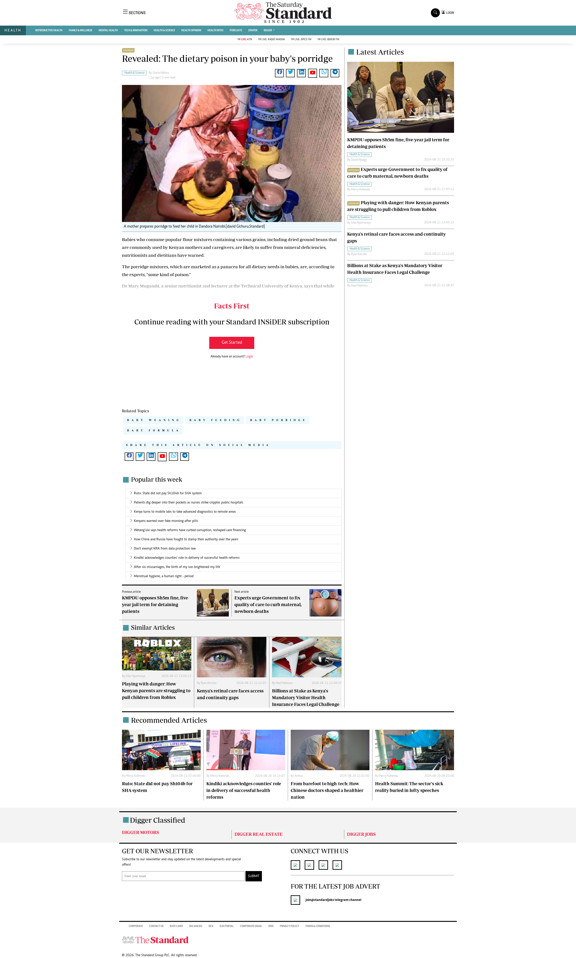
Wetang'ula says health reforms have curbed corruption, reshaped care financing (190, 530)
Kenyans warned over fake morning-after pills (166, 521)
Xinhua (299, 776)
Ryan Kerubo (208, 683)
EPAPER (252, 30)
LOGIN (449, 13)
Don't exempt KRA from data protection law (165, 548)
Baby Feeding (215, 420)
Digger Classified (157, 820)
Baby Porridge (278, 420)
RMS (271, 926)
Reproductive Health (49, 30)
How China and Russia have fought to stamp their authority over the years (186, 539)
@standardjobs (322, 900)
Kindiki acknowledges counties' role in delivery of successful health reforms (187, 558)
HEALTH (12, 30)
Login (249, 356)
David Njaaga (359, 160)
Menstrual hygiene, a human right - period (164, 576)
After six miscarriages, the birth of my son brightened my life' (177, 567)
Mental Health (108, 30)
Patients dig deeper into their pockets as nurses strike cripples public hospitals (188, 502)
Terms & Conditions (317, 926)
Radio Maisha (273, 39)
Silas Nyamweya (135, 676)
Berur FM (330, 39)
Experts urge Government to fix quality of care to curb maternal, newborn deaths (268, 604)
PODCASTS (236, 30)
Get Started (232, 342)
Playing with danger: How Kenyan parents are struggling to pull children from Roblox (156, 690)
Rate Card (176, 926)
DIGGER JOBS (361, 834)
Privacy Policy (289, 926)
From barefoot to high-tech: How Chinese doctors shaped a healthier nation (327, 790)
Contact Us (156, 926)
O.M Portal (227, 926)
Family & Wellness (80, 30)
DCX (211, 926)
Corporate (136, 926)
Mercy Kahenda (360, 189)
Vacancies (195, 926)
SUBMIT (253, 876)
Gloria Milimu (161, 73)
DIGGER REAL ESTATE (258, 834)
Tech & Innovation (135, 30)
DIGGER (268, 30)
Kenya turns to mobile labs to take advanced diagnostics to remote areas (185, 512)
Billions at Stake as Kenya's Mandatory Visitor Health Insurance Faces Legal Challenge (305, 697)
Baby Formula (154, 430)
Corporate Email (251, 926)
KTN (246, 39)
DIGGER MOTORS (140, 832)
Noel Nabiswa (284, 683)
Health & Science (164, 30)
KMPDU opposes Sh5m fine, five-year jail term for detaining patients (155, 604)
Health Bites (215, 30)
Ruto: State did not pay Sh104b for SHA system (168, 493)
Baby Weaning (154, 420)
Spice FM (303, 39)
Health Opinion (191, 30)
